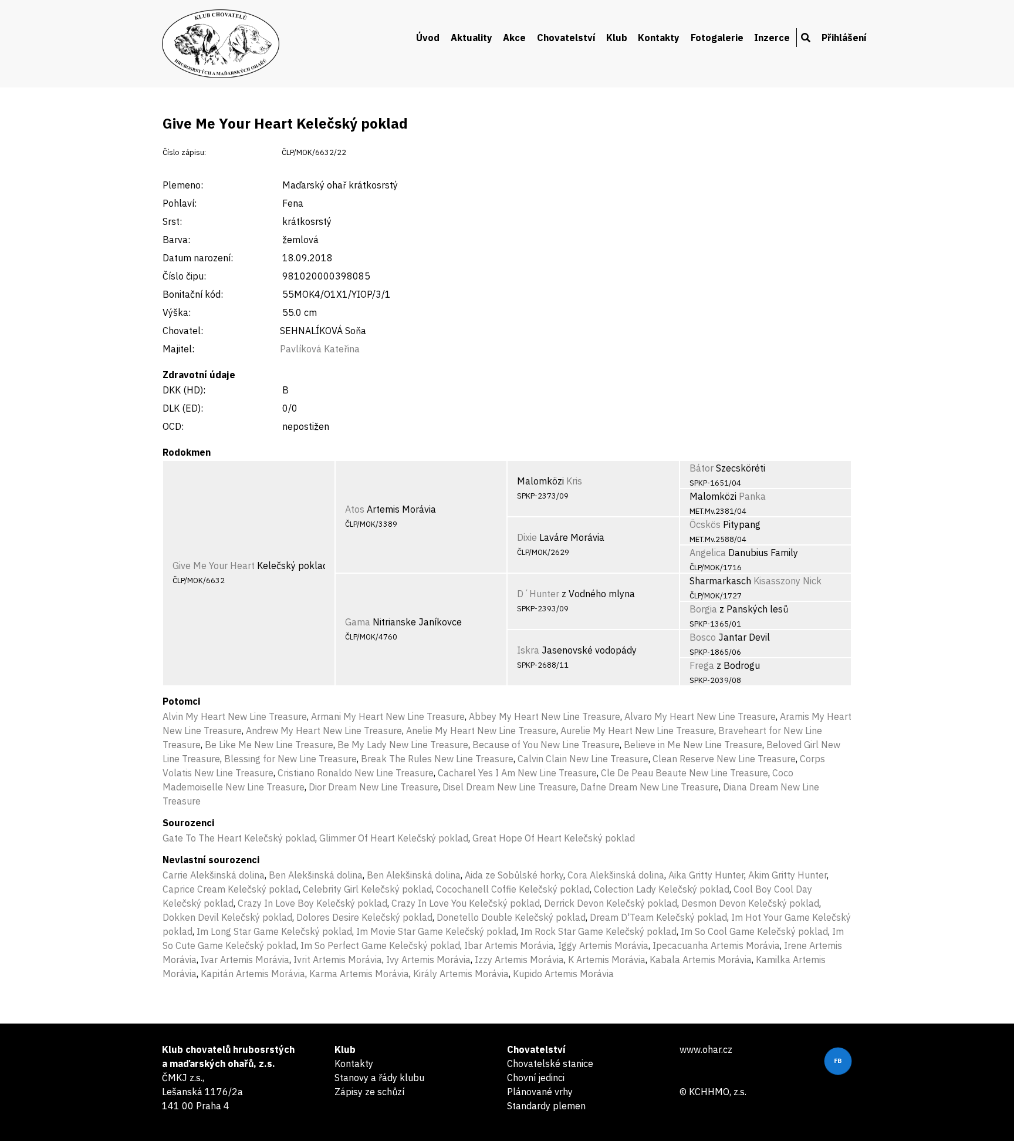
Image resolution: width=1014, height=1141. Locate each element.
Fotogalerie (717, 37)
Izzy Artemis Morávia (519, 959)
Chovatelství (566, 37)
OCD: (173, 426)
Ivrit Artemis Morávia (337, 959)
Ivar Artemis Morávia (245, 959)
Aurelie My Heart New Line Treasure (637, 730)
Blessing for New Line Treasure (290, 759)
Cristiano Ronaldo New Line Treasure (356, 773)
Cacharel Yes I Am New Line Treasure (517, 773)
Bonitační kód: (193, 294)
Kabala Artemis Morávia (701, 959)
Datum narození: (198, 258)
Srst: (172, 221)
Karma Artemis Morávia (359, 974)
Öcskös (705, 524)
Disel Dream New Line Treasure (509, 787)
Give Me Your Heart (214, 565)
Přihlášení (844, 37)
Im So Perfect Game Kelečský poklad (380, 945)
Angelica (707, 552)
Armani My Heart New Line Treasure (388, 716)
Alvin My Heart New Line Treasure (235, 716)
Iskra (528, 650)
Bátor (701, 468)
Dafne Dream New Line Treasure (649, 787)
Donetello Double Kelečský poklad (511, 917)
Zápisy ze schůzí (369, 1092)
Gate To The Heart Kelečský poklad (239, 838)
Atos (354, 509)
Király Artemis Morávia (461, 974)
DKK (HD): (184, 390)
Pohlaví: (180, 203)
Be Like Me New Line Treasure (269, 744)
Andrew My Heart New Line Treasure (324, 730)
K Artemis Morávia (606, 959)
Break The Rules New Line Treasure (437, 759)
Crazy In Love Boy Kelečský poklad (312, 903)
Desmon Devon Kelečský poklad (750, 903)
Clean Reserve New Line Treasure (724, 759)
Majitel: (178, 349)
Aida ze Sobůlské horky (514, 875)
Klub (616, 37)
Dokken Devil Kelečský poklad (227, 917)
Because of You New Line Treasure (546, 744)
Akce (514, 37)
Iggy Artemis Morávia (603, 945)
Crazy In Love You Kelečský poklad (465, 903)
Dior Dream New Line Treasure (373, 787)
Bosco (702, 637)
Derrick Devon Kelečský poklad (610, 903)
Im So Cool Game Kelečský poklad (754, 931)
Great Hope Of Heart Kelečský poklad (553, 838)
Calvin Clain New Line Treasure (583, 759)
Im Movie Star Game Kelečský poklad (436, 931)
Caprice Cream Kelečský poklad (231, 889)
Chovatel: (183, 330)
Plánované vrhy (540, 1092)
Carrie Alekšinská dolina (214, 875)
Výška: (177, 312)
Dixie (527, 537)
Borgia (703, 609)
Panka (752, 496)
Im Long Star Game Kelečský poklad (274, 931)
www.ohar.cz (706, 1049)
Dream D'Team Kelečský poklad (658, 917)
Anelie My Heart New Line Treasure (481, 730)
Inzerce (772, 37)
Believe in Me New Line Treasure (693, 744)
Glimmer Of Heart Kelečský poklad (393, 838)
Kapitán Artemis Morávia (253, 974)
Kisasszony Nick (787, 581)
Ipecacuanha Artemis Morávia (716, 945)
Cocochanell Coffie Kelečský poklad (513, 889)
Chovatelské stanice (550, 1063)
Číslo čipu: (184, 276)
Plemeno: (183, 185)
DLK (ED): (183, 408)
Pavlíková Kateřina (320, 349)
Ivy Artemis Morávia (428, 959)
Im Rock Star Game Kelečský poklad (598, 931)
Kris (574, 481)
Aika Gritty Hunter (706, 875)
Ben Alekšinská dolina (316, 875)
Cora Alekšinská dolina (615, 875)
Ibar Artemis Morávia (509, 945)
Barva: (176, 239)
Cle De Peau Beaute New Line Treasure (684, 773)
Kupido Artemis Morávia (563, 974)
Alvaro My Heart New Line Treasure (700, 716)
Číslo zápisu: (184, 152)
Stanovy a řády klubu (379, 1077)
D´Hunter (538, 594)
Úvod (428, 37)
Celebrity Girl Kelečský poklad (367, 889)
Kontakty (659, 37)
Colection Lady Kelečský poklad (661, 889)
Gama (357, 622)
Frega (701, 665)
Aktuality (471, 37)
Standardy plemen (546, 1106)
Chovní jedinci (536, 1077)
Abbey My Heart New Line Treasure (544, 716)
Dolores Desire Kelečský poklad (364, 917)
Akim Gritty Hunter (787, 875)
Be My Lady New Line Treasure (402, 744)
